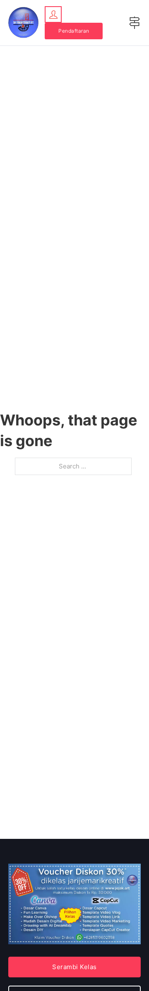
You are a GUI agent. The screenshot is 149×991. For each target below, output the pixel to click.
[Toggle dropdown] (53, 14)
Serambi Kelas (74, 967)
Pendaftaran (73, 31)
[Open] (134, 23)
